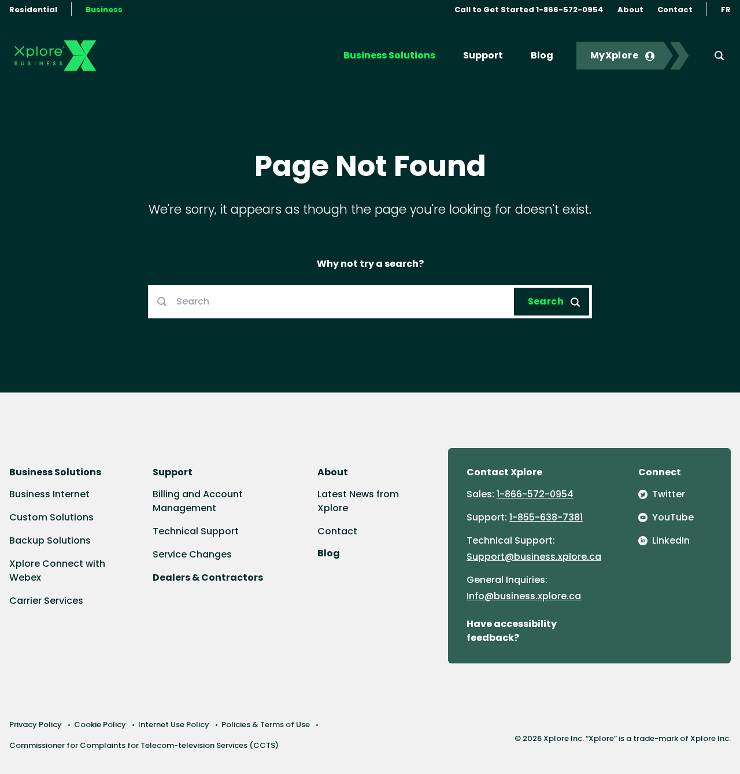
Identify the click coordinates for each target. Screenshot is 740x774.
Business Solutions (389, 55)
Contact (675, 9)
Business (104, 9)
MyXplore (614, 55)
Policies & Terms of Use (265, 724)
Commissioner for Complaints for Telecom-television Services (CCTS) (144, 745)
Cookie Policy (100, 724)
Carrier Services (46, 600)
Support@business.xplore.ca (534, 556)
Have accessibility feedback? (512, 630)
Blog (542, 55)
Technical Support (196, 531)
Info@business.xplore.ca (524, 596)
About (630, 9)
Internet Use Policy (173, 724)
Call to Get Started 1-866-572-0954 (529, 9)
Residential (33, 9)
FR (726, 9)
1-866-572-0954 (535, 494)
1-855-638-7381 (546, 517)
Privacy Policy (35, 724)
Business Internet (49, 494)
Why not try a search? (370, 263)
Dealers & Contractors (208, 577)
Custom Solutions (51, 517)
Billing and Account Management (198, 501)
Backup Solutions (50, 540)
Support (483, 55)
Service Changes (192, 554)
